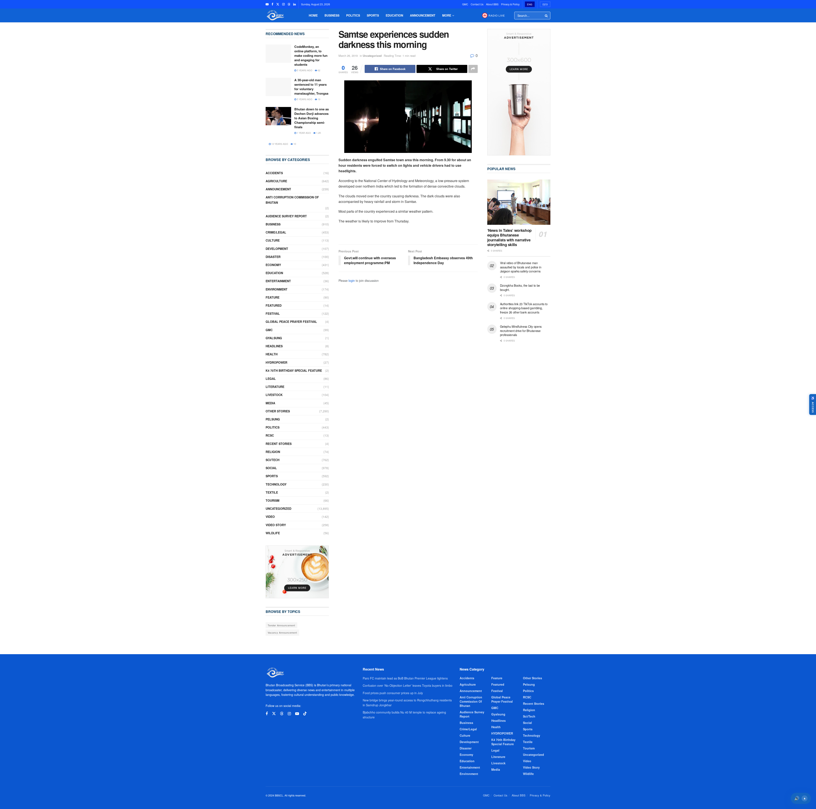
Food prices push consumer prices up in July (393, 693)
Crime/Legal (276, 232)
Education (394, 15)
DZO (545, 4)
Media (270, 403)
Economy (273, 265)
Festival (273, 313)
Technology (276, 484)
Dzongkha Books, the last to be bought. (520, 287)
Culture (273, 240)
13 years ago (279, 143)
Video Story (276, 525)
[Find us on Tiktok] (305, 713)
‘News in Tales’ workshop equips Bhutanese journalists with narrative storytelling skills (509, 238)
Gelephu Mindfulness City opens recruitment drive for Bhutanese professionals (521, 330)
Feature (272, 297)
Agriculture (276, 181)
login (351, 280)
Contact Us (477, 4)
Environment (277, 289)
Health (272, 354)
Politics (353, 15)
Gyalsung (274, 338)
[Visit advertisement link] (297, 572)
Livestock (274, 395)
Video (270, 516)
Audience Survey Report (286, 216)
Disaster (273, 257)
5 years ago (304, 70)
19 (318, 99)
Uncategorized (372, 56)
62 (318, 70)
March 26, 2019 (348, 56)
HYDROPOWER (276, 362)
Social (271, 468)
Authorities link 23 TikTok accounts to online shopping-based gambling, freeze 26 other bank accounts (524, 308)
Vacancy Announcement (282, 632)
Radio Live (497, 15)
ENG (530, 4)
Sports (373, 15)
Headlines (274, 346)
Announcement (422, 15)
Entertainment (278, 281)
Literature (275, 387)
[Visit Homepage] (275, 15)
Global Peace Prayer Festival (291, 321)
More (446, 15)
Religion (273, 452)
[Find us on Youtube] (267, 4)
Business (331, 15)
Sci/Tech (272, 460)
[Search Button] (546, 15)
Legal (271, 378)
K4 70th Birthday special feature (294, 370)
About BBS (492, 4)
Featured (274, 305)
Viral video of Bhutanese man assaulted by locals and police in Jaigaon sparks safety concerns (520, 267)
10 (294, 143)
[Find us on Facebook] (272, 4)
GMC (465, 4)
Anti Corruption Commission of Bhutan (292, 200)
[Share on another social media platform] (473, 69)
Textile (272, 492)
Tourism (272, 500)
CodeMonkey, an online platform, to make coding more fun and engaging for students (310, 55)
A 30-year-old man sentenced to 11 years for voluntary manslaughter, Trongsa (311, 87)
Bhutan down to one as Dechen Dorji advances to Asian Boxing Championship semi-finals (311, 118)
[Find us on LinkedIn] (294, 4)
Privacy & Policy (510, 4)
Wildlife (273, 533)
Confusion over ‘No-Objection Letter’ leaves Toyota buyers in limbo (407, 685)
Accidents (274, 173)
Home (313, 15)
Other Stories (278, 411)
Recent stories (279, 444)
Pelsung (273, 419)
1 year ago (303, 132)
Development (277, 248)
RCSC (270, 435)
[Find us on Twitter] (277, 4)
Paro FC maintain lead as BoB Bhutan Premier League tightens (405, 678)
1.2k (318, 132)
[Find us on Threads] (289, 4)
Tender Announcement (281, 625)
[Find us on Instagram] (283, 4)
